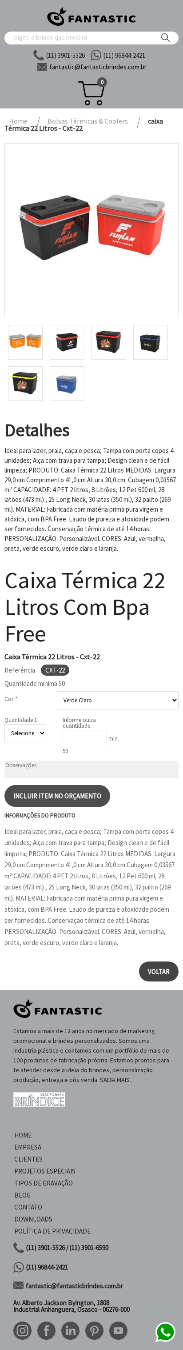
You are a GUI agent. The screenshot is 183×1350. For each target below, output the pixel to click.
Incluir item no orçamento (57, 796)
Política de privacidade (52, 1231)
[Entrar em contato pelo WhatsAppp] (165, 1341)
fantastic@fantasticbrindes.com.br (74, 1286)
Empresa (27, 1147)
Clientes (28, 1159)
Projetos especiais (45, 1171)
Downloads (33, 1219)
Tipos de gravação (43, 1183)
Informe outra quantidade (79, 723)
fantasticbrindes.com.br (98, 67)
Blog (22, 1195)
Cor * (11, 699)
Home (23, 1135)
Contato (28, 1207)
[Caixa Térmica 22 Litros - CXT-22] (91, 230)
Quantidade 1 (20, 720)
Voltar (159, 971)
